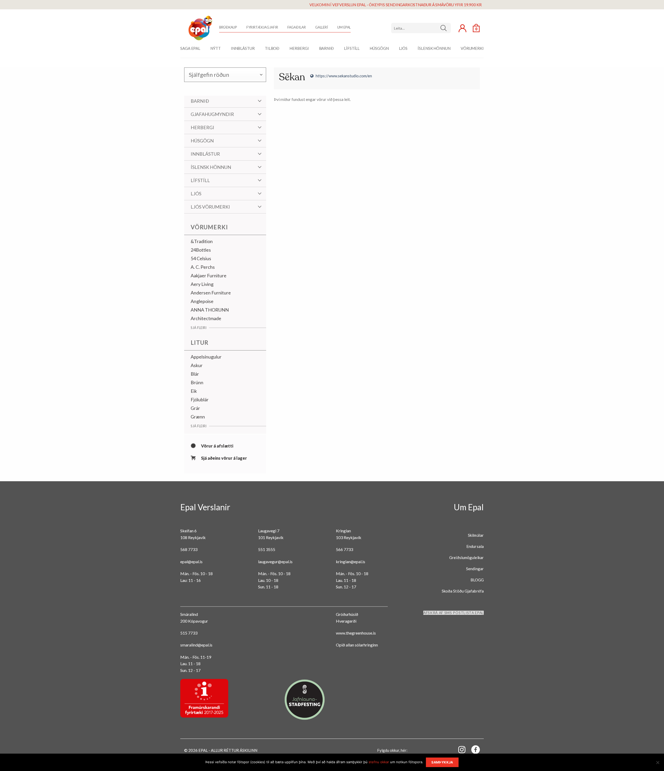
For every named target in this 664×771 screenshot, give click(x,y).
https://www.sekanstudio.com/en (344, 75)
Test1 (445, 28)
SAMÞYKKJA (442, 762)
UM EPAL (344, 27)
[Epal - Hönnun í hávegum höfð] (199, 28)
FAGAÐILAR (296, 27)
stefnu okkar (379, 762)
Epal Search (421, 28)
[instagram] (458, 749)
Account (462, 28)
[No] (657, 764)
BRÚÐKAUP (228, 27)
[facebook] (472, 751)
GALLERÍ (321, 27)
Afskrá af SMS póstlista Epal (453, 613)
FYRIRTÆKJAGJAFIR (262, 27)
